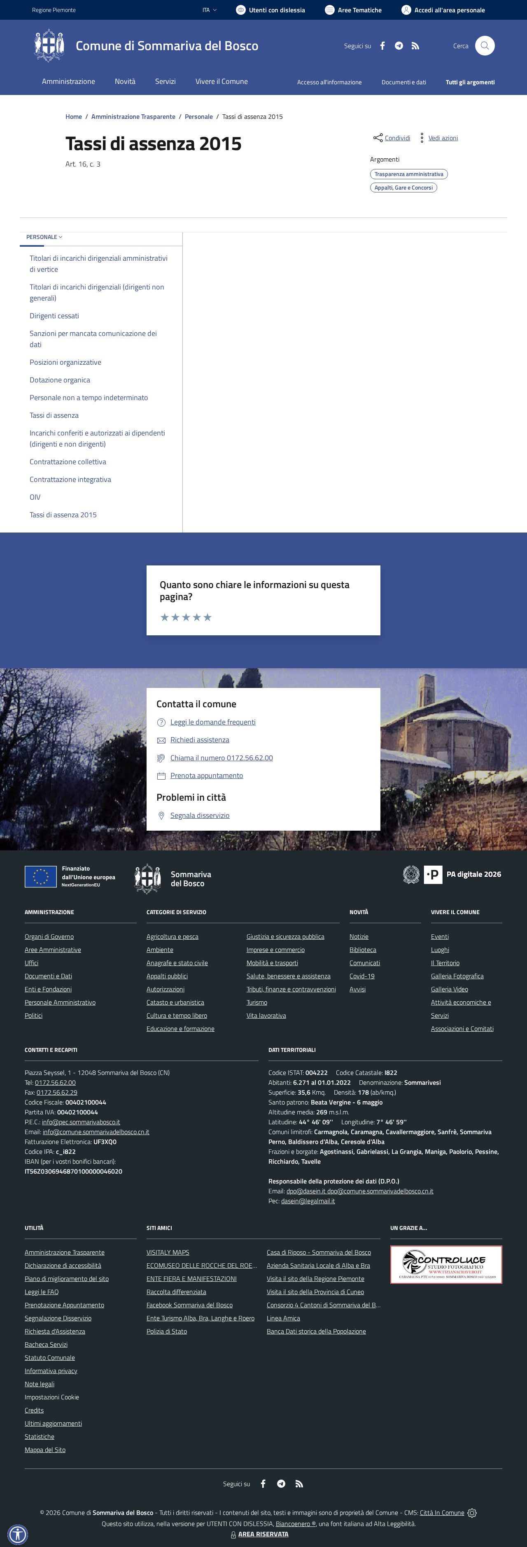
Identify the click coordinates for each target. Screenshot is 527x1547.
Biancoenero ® (296, 1523)
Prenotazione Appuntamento (64, 1305)
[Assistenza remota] (472, 1512)
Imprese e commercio (276, 949)
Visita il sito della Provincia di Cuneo (315, 1292)
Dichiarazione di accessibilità (63, 1265)
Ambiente (160, 949)
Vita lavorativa (266, 1015)
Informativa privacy (51, 1371)
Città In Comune (442, 1512)
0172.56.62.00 (55, 1082)
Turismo (257, 1002)
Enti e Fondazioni (48, 989)
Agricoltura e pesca (172, 936)
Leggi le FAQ (42, 1292)
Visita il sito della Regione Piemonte (315, 1278)
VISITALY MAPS (168, 1252)
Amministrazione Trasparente (133, 116)
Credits (34, 1410)
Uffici (31, 963)
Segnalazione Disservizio (58, 1318)
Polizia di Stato (167, 1331)
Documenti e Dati (48, 976)
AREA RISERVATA (263, 1534)
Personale (199, 116)
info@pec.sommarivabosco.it (81, 1122)
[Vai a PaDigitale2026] (452, 874)
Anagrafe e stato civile (177, 963)
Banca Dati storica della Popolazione (316, 1331)
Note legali (39, 1384)
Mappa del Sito (45, 1449)
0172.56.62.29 (57, 1092)
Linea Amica (283, 1318)
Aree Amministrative (53, 949)
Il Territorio (445, 963)
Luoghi (440, 949)
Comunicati (365, 963)
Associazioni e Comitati (462, 1028)
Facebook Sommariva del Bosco (190, 1305)
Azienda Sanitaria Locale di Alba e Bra (318, 1265)
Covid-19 (362, 976)
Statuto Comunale (50, 1357)
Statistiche (39, 1436)
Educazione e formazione (181, 1028)
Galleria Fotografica (457, 976)
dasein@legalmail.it (308, 1201)
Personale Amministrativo (60, 1002)
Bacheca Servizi (46, 1344)
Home (73, 116)
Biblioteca (363, 949)
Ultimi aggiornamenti (53, 1423)
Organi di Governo (49, 936)
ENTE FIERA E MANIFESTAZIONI (192, 1278)
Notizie (359, 936)
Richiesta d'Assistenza (55, 1331)
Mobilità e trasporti (272, 963)
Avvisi (358, 989)
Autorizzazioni (165, 989)
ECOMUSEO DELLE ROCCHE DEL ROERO (204, 1265)
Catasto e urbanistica (175, 1002)
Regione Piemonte (54, 9)
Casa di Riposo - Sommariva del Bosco (319, 1252)
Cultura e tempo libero (177, 1015)
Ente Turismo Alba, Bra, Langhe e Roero (200, 1318)
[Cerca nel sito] (485, 46)
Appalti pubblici (167, 976)
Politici (33, 1015)
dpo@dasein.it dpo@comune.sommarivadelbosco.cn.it (360, 1191)
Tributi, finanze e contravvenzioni (291, 989)
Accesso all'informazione (329, 82)
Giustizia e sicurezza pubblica (285, 936)
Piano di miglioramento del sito (67, 1278)
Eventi (440, 936)
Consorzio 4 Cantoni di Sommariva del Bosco (327, 1305)
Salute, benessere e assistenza (289, 976)
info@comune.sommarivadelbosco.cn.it (96, 1132)
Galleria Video (449, 989)
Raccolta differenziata (176, 1292)
